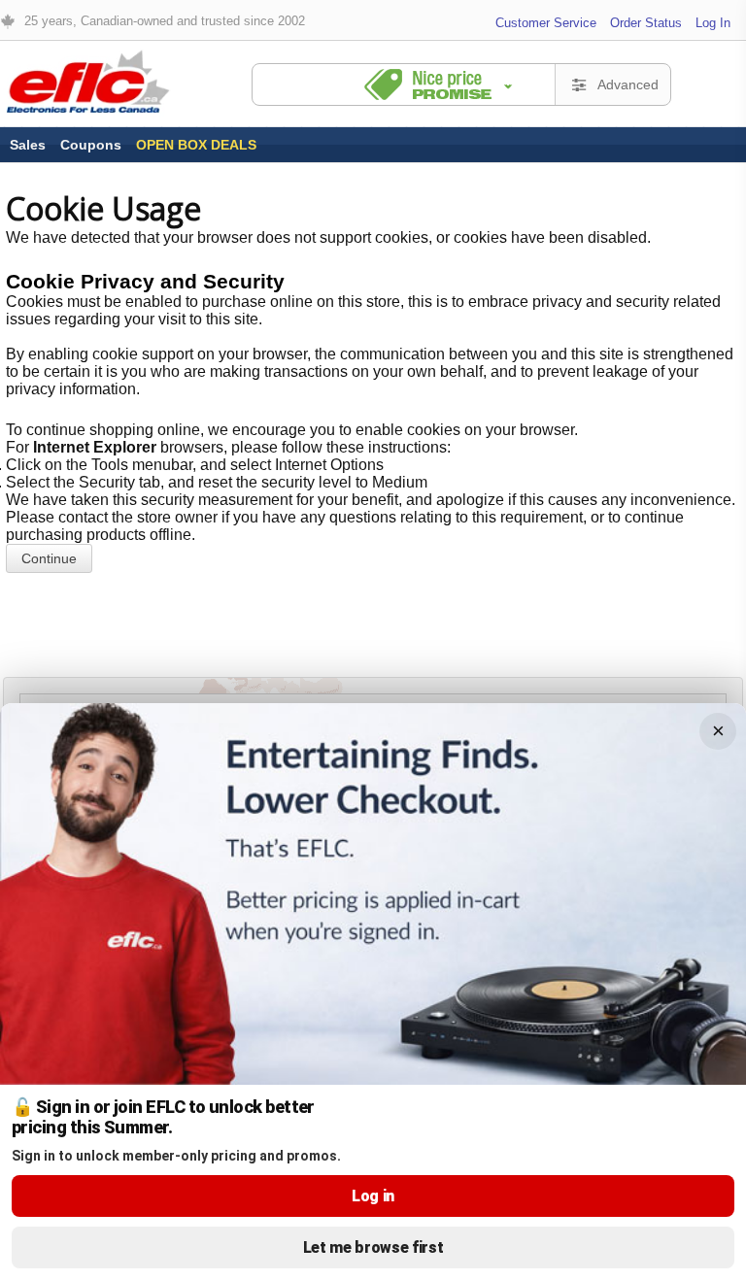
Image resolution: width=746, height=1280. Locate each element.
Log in (373, 1196)
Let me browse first (373, 1247)
